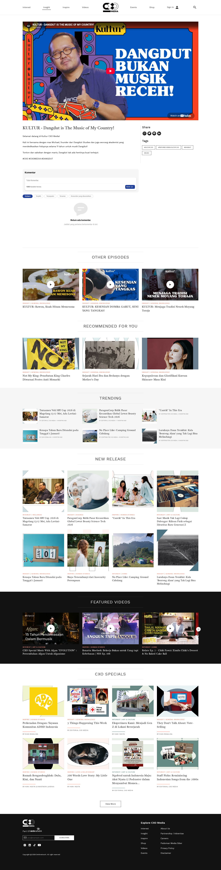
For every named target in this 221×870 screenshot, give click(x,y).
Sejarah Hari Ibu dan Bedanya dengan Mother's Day (106, 378)
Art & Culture (173, 515)
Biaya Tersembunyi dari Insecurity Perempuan (86, 579)
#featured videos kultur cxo (168, 147)
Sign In (170, 7)
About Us (165, 829)
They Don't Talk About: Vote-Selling (175, 725)
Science (79, 515)
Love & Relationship (85, 772)
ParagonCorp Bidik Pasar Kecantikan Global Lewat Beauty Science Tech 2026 (117, 413)
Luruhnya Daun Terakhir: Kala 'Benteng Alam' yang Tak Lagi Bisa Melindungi (178, 433)
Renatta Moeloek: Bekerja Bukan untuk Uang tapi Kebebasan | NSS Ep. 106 (110, 652)
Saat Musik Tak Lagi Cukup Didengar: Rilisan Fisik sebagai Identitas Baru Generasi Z (174, 521)
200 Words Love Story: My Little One (87, 777)
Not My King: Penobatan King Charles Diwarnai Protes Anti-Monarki (46, 378)
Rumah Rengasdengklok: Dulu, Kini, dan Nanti (42, 777)
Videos (85, 7)
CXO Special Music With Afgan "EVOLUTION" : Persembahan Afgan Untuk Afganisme (50, 652)
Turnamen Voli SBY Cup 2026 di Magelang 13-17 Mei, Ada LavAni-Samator (58, 413)
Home (124, 574)
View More (110, 804)
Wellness (37, 515)
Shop (151, 7)
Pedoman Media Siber (171, 843)
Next (198, 629)
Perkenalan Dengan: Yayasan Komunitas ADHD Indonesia (40, 725)
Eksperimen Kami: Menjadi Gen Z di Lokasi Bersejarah (132, 725)
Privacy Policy (167, 848)
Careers (164, 838)
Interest (27, 7)
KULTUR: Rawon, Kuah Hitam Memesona (49, 307)
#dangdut (187, 147)
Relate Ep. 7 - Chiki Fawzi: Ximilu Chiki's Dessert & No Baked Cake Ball (170, 652)
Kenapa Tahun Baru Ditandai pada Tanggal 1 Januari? (59, 432)
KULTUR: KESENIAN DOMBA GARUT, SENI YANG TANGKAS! (110, 309)
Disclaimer (166, 853)
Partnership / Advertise (172, 834)
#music (146, 153)
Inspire (66, 7)
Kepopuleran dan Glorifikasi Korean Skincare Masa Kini (164, 378)
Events (133, 7)
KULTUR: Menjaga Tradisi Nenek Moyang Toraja (168, 309)
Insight (46, 7)
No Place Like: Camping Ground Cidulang (117, 432)
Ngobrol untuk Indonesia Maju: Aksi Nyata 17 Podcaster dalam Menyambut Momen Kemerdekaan (132, 781)
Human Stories (128, 515)
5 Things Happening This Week (87, 723)
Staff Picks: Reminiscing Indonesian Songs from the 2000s (177, 777)
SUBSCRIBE (64, 838)
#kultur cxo (148, 147)
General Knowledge (40, 303)
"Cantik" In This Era (170, 410)
